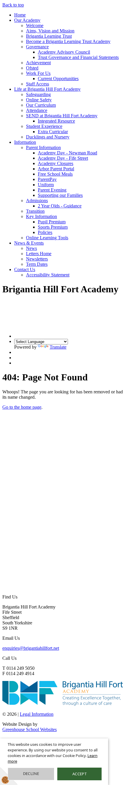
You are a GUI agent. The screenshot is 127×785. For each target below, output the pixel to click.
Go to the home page (21, 407)
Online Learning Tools (47, 237)
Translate (58, 346)
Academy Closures (55, 163)
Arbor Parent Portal (56, 168)
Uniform (46, 184)
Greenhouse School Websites (29, 729)
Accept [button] (79, 773)
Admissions (37, 200)
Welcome (34, 25)
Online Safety (39, 99)
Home (20, 14)
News (31, 248)
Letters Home (38, 253)
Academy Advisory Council (64, 52)
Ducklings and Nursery (47, 136)
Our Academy (27, 20)
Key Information (41, 216)
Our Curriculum (41, 105)
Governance (37, 46)
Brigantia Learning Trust (49, 36)
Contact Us (24, 269)
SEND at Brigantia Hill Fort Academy (61, 115)
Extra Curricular (53, 131)
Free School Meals (55, 174)
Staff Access (37, 83)
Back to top (13, 4)
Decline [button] (31, 773)
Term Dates (37, 264)
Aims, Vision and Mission (50, 30)
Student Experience (44, 126)
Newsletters (37, 258)
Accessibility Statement (47, 274)
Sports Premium (53, 227)
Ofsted (32, 67)
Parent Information (43, 147)
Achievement (38, 62)
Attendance (36, 110)
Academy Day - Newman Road (67, 152)
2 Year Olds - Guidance (60, 205)
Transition (35, 211)
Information (25, 142)
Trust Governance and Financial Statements (78, 57)
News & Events (29, 242)
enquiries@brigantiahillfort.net (30, 648)
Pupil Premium (52, 221)
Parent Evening (52, 189)
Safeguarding (38, 94)
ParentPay (47, 179)
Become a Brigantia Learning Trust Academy (68, 41)
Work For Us (38, 73)
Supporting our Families (60, 195)
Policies (45, 232)
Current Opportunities (58, 78)
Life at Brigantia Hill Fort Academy (47, 89)
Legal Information (36, 714)
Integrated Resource (56, 120)
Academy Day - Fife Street (63, 158)
